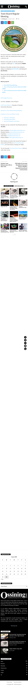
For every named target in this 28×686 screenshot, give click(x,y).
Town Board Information (9, 119)
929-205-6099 (15, 69)
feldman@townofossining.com (17, 132)
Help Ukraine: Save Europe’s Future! (22, 218)
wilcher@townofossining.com (16, 137)
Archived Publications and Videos (11, 121)
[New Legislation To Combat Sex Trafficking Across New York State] (5, 214)
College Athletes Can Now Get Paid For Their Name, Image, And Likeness (14, 208)
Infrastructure (10, 9)
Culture (2, 670)
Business (3, 663)
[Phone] (25, 349)
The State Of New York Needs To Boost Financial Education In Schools (14, 196)
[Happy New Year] (5, 203)
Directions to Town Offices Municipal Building (11, 110)
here (13, 63)
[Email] (25, 346)
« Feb (2, 579)
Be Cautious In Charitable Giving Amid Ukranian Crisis (5, 231)
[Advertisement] (14, 2)
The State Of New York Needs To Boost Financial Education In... (17, 642)
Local (13, 11)
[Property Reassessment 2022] (23, 203)
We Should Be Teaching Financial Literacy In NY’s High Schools (5, 196)
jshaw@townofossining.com (13, 135)
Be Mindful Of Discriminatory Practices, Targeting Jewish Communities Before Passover (14, 219)
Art (1, 674)
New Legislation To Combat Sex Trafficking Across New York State (4, 219)
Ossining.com (4, 18)
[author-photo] (14, 176)
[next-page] (15, 234)
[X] (5, 22)
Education (3, 665)
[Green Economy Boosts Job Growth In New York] (14, 226)
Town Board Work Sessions (16, 148)
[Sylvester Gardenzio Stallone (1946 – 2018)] (23, 226)
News (5, 9)
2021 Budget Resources (6, 98)
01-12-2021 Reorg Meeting (10, 85)
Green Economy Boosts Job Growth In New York (14, 231)
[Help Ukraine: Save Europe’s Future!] (23, 214)
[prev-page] (13, 234)
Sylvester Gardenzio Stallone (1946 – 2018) (23, 231)
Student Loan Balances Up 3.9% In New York (6, 165)
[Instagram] (25, 343)
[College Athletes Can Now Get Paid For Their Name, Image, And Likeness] (14, 203)
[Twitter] (25, 340)
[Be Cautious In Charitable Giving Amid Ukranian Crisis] (5, 226)
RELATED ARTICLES (8, 186)
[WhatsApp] (12, 22)
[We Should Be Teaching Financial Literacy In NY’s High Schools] (5, 191)
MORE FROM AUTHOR (19, 186)
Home (2, 9)
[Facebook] (2, 22)
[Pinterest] (9, 22)
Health (2, 672)
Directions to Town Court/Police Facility (10, 114)
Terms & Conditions (17, 682)
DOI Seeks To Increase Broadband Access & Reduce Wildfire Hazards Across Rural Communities (21, 166)
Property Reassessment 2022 (22, 207)
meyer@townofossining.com (13, 133)
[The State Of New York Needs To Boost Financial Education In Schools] (14, 191)
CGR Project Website (6, 105)
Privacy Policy (9, 682)
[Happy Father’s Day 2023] (23, 191)
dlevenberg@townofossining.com (17, 130)
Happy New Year (4, 206)
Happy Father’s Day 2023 (22, 196)
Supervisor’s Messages (9, 117)
